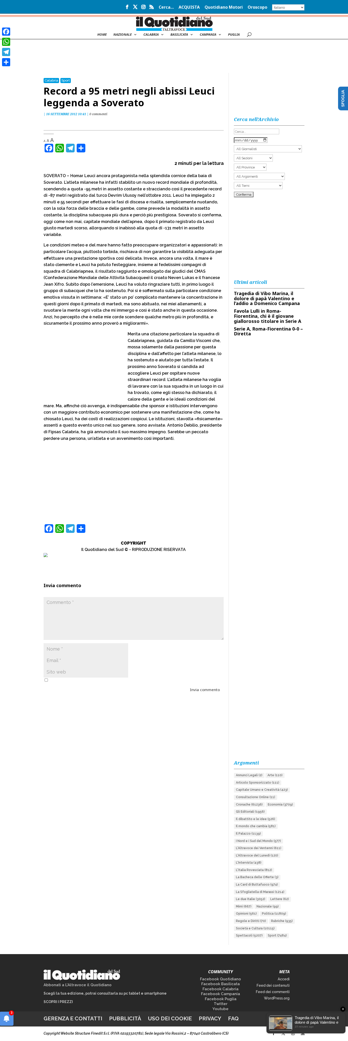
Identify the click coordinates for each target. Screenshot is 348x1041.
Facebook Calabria (220, 989)
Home (102, 35)
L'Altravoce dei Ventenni (258, 848)
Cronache (249, 804)
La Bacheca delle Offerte (257, 877)
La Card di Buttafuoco (257, 884)
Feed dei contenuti (273, 985)
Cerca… (166, 7)
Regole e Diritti (251, 921)
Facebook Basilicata (220, 984)
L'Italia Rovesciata (254, 870)
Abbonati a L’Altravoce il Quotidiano (78, 985)
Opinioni (246, 913)
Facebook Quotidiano (220, 979)
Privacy (210, 1018)
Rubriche (282, 921)
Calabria (151, 35)
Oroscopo (257, 7)
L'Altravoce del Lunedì (257, 855)
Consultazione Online (255, 797)
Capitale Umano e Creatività (262, 790)
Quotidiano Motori (224, 7)
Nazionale (268, 906)
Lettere (279, 899)
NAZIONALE (122, 35)
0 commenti (98, 114)
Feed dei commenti (273, 992)
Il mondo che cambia (256, 826)
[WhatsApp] (6, 42)
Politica (274, 913)
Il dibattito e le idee (255, 819)
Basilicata (179, 35)
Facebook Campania (220, 994)
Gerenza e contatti (73, 1018)
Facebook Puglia (220, 999)
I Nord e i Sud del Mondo (258, 841)
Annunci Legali (249, 775)
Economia (280, 804)
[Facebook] (6, 32)
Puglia (234, 35)
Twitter (220, 1004)
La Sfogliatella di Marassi (260, 892)
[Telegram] (6, 52)
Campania (208, 35)
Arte (275, 775)
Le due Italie (250, 899)
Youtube (220, 1009)
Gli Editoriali (250, 811)
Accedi (284, 979)
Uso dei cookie (170, 1018)
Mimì (243, 906)
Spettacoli (249, 935)
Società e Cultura (255, 928)
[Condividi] (6, 62)
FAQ (233, 1018)
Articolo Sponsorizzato (257, 782)
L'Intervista (248, 862)
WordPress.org (277, 998)
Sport (65, 80)
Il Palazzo (248, 833)
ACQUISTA (189, 7)
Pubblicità (125, 1018)
